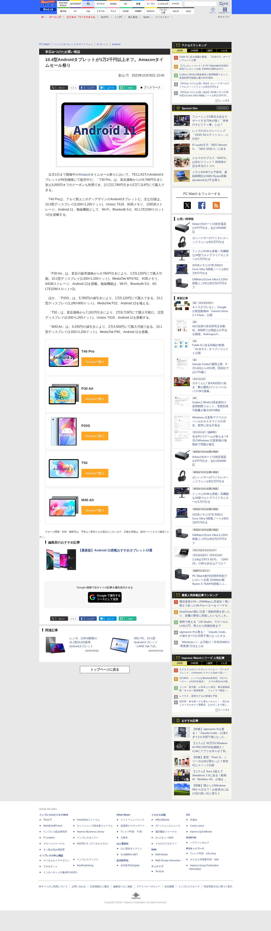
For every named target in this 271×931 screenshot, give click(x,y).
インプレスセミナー (87, 837)
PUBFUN (191, 837)
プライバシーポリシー (148, 886)
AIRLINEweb (162, 819)
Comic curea (197, 825)
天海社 (193, 819)
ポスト (62, 88)
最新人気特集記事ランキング (200, 595)
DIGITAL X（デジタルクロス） (93, 843)
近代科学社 (123, 860)
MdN (154, 849)
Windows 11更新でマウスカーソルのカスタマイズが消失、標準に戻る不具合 (209, 421)
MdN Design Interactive (168, 860)
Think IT (47, 819)
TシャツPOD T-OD (131, 831)
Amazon (84, 174)
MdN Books (161, 854)
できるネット (50, 866)
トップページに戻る (104, 669)
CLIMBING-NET (129, 854)
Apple (146, 17)
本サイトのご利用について (53, 886)
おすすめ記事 (190, 720)
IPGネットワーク (195, 848)
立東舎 (124, 837)
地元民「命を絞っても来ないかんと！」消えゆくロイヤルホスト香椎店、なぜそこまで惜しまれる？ (204, 705)
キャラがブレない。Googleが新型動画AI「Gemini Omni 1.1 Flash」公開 (210, 311)
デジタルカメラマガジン (56, 860)
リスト (73, 88)
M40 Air (87, 500)
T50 (84, 463)
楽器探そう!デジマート (133, 825)
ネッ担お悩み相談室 (54, 849)
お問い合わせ (79, 886)
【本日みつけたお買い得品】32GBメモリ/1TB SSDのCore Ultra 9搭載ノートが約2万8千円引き (204, 95)
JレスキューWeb (164, 837)
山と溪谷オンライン (131, 848)
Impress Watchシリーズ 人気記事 (203, 657)
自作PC (105, 17)
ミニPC (118, 17)
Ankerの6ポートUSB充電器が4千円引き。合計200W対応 (209, 227)
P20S (85, 426)
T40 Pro (87, 351)
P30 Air (87, 389)
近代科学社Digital (130, 865)
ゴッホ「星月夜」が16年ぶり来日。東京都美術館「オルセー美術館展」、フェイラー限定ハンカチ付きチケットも (204, 690)
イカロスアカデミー (166, 843)
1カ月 (224, 50)
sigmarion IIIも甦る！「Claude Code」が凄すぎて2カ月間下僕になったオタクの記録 (203, 635)
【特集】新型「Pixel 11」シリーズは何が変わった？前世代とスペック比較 (210, 761)
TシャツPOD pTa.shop (203, 853)
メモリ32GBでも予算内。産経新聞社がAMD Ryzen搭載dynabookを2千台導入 (209, 176)
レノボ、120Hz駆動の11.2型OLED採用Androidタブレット (83, 642)
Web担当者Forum (52, 825)
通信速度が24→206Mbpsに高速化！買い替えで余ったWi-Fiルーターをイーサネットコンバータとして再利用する (204, 605)
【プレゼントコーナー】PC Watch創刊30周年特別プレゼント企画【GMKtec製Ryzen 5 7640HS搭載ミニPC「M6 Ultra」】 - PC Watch (204, 69)
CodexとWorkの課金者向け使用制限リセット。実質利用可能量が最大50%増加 (210, 406)
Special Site (190, 108)
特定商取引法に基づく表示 (218, 886)
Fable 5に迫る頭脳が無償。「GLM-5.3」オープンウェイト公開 (210, 349)
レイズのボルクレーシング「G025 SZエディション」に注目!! (210, 134)
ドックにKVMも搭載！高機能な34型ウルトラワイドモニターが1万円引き (210, 255)
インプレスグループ (189, 886)
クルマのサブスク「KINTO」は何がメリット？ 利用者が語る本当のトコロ (210, 161)
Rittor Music (123, 814)
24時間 (194, 50)
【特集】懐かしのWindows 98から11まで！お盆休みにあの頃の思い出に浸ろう (210, 789)
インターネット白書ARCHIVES (60, 872)
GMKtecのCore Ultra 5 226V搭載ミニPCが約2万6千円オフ (210, 283)
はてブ (110, 88)
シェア (90, 88)
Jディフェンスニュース (167, 825)
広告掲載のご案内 (99, 886)
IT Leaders (49, 837)
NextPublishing (85, 865)
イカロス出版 (158, 814)
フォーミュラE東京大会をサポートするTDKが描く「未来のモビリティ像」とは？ (210, 120)
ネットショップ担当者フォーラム (95, 825)
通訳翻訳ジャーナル (166, 831)
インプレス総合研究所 (55, 831)
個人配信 (133, 17)
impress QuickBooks (201, 831)
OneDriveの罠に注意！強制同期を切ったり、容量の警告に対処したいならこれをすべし (204, 615)
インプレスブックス (87, 859)
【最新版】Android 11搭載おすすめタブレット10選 (115, 550)
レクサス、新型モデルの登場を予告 (198, 696)
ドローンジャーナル (54, 843)
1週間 (209, 50)
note (130, 88)
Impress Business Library (90, 831)
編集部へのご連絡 (122, 886)
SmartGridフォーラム (88, 819)
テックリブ (157, 866)
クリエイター (162, 17)
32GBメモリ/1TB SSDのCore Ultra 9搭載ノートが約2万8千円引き (210, 269)
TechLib (159, 871)
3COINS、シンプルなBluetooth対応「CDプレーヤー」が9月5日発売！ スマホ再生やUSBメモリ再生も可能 (204, 681)
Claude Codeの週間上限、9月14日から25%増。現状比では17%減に (210, 368)
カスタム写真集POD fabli (204, 859)
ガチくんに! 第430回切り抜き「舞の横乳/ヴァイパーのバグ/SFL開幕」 (209, 387)
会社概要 (169, 886)
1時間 (180, 50)
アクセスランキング (194, 45)
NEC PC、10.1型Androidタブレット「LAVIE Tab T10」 (146, 642)
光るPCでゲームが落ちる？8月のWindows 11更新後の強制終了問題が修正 (210, 440)
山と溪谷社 (123, 843)
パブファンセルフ (199, 842)
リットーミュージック (132, 819)
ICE (188, 814)
